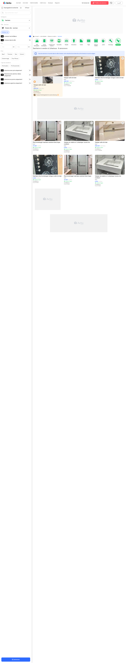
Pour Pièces (15, 58)
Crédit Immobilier (34, 3)
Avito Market (43, 36)
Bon (16, 54)
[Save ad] (60, 58)
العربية (119, 3)
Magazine (57, 3)
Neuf (3, 54)
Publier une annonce (100, 3)
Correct (22, 54)
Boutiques (50, 3)
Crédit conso (43, 3)
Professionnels (15, 66)
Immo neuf (25, 3)
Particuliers (5, 66)
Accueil (37, 36)
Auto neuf (18, 3)
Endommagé (5, 58)
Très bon (9, 54)
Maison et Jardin (52, 36)
